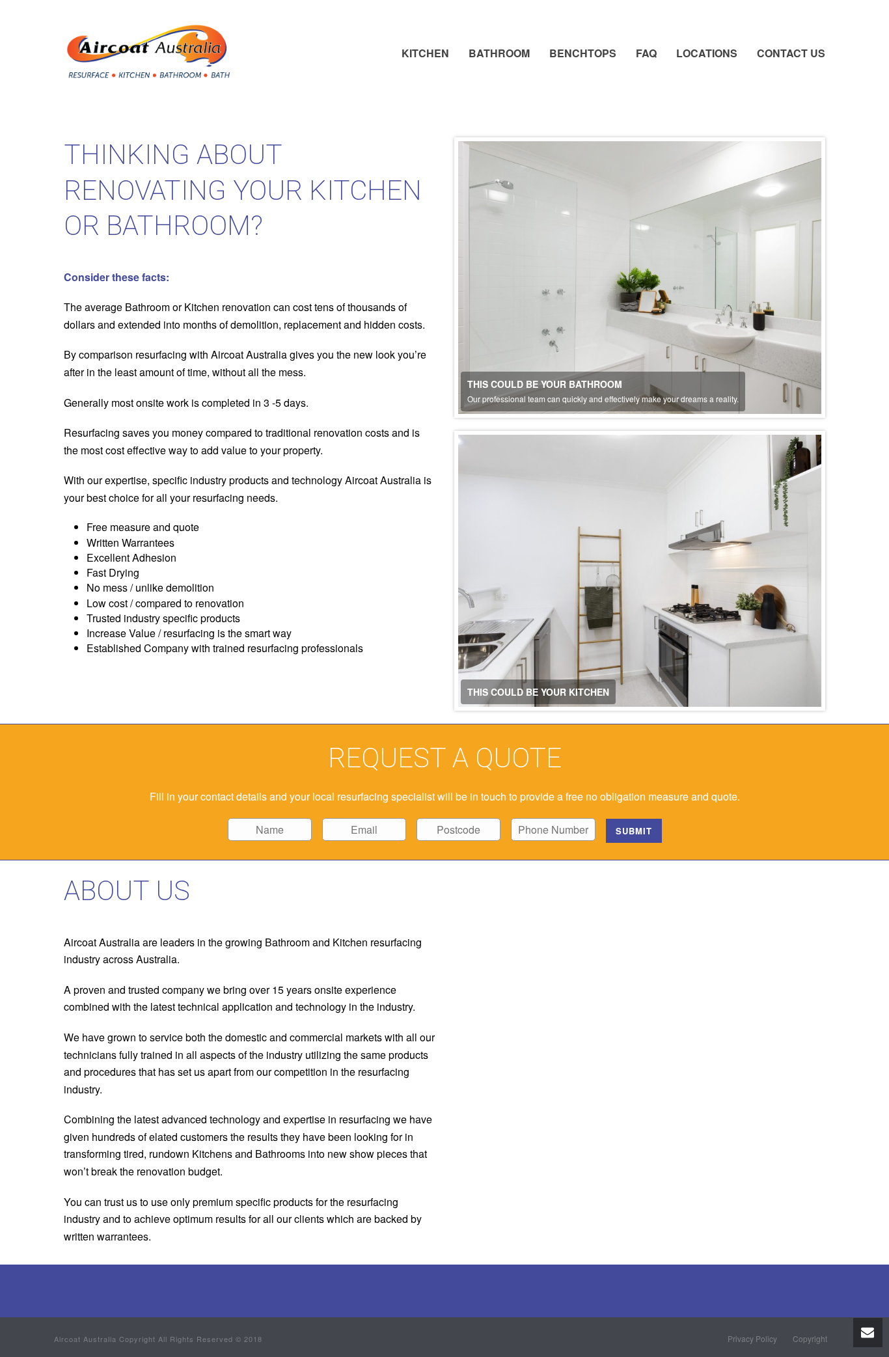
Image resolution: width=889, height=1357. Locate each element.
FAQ (646, 53)
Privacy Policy (752, 1339)
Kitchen (425, 53)
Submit (634, 831)
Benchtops (582, 53)
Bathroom (499, 53)
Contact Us (791, 53)
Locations (706, 53)
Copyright (810, 1339)
